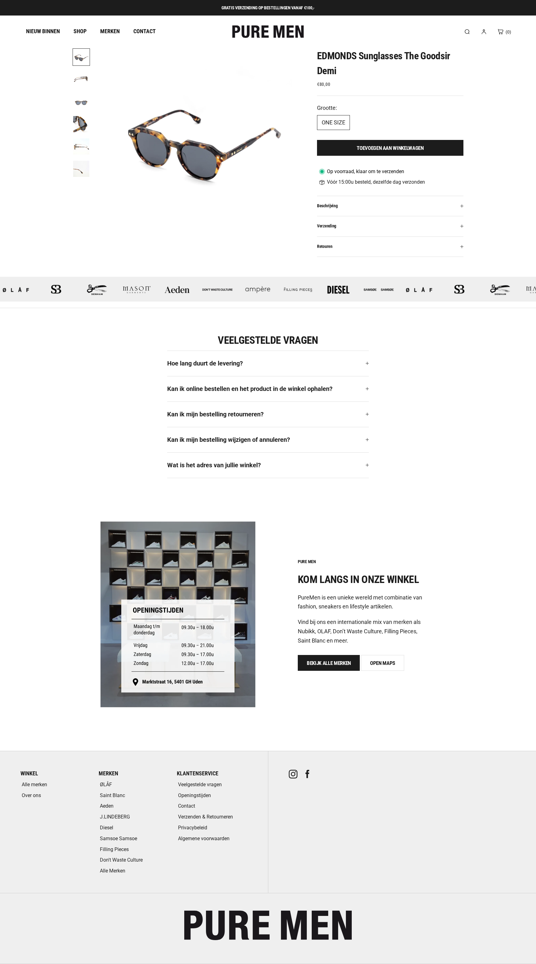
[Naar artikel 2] (81, 79)
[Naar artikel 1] (81, 57)
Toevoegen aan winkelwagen (390, 148)
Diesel (106, 828)
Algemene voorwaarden (204, 838)
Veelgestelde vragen (200, 784)
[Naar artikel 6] (81, 168)
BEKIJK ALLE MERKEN (329, 663)
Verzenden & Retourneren (205, 817)
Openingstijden (194, 795)
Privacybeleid (192, 828)
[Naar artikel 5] (81, 146)
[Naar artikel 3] (81, 101)
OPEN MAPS (382, 663)
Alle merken (34, 784)
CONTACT (144, 31)
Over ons (31, 795)
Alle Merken (112, 871)
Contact (186, 806)
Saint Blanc (112, 795)
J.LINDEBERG (115, 817)
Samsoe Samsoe (118, 838)
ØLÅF (106, 784)
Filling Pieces (114, 849)
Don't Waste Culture (121, 860)
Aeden (107, 806)
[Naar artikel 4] (81, 124)
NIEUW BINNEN (43, 31)
